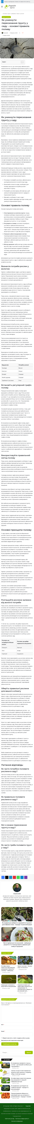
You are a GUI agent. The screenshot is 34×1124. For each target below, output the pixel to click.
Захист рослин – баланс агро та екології (25, 966)
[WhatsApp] (18, 877)
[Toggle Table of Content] (21, 62)
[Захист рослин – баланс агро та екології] (25, 960)
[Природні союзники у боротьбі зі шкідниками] (8, 979)
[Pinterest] (14, 877)
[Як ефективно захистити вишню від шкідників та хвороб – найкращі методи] (5, 1080)
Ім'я (2, 1024)
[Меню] (2, 7)
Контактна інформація (17, 1121)
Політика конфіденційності (22, 1118)
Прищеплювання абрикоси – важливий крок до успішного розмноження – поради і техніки (21, 1095)
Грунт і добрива (12, 13)
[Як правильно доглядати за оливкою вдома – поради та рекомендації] (5, 1088)
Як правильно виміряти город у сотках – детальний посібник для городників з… (21, 1064)
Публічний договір (9, 1118)
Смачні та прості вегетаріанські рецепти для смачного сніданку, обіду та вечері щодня (21, 1072)
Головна (4, 13)
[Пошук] (32, 7)
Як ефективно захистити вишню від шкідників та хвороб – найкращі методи (21, 1080)
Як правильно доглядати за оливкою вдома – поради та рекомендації (19, 1087)
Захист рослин (20, 13)
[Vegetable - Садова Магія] (10, 6)
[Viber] (25, 877)
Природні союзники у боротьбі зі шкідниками (8, 985)
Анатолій (17, 894)
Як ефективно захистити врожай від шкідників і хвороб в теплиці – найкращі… (8, 968)
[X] (6, 877)
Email (3, 1031)
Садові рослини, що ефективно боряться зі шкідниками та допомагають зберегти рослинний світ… (25, 988)
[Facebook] (3, 877)
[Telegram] (22, 877)
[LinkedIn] (10, 877)
